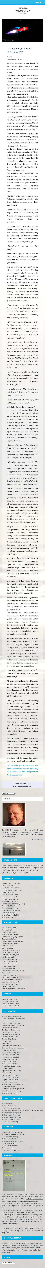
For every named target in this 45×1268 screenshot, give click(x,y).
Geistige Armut (7, 1043)
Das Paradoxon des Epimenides (13, 941)
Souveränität (6, 1073)
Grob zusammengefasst (10, 895)
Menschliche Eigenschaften (11, 1066)
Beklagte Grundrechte (9, 932)
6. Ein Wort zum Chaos (10, 1146)
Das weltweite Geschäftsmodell (13, 1025)
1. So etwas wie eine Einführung (13, 1134)
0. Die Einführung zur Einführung (13, 1132)
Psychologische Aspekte (10, 977)
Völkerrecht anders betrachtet (12, 1084)
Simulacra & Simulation (10, 901)
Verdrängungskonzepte (10, 1082)
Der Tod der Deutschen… (11, 953)
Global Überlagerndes (9, 962)
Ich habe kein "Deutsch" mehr (12, 964)
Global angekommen (9, 1050)
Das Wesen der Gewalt (10, 943)
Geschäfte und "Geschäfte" (11, 1046)
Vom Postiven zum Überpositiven (13, 989)
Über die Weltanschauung (11, 984)
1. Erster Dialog (7, 1104)
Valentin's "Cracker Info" (10, 1006)
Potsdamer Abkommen (10, 899)
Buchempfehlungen (8, 1021)
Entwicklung (12, 837)
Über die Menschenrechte (11, 910)
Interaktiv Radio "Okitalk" (10, 1004)
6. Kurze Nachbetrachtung (11, 1115)
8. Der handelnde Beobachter (12, 1150)
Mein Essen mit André (9, 1064)
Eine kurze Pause (8, 892)
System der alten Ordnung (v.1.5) (13, 904)
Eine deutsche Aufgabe (10, 1037)
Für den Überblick (8, 957)
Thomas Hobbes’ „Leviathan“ (12, 980)
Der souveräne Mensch (10, 1028)
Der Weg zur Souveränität (11, 1034)
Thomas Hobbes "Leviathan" (12, 906)
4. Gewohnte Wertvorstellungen (13, 1141)
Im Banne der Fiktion (9, 966)
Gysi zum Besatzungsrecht (11, 1052)
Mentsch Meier (7, 973)
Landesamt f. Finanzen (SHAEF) (13, 971)
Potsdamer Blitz (7, 1068)
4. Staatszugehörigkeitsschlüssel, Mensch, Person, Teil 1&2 (22, 1110)
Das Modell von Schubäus (11, 883)
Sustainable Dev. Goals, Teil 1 (12, 1075)
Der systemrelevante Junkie (11, 950)
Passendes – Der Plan (9, 975)
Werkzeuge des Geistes (10, 917)
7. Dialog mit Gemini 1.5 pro (11, 1117)
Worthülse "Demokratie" (10, 1093)
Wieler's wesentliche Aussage (12, 1091)
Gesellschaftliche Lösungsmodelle (13, 1048)
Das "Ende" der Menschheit (11, 1023)
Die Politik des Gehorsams (11, 888)
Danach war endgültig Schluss (12, 937)
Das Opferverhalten (9, 939)
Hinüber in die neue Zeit (10, 897)
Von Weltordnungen (9, 1086)
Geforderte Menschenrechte (12, 959)
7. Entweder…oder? (8, 1148)
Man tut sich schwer (9, 1061)
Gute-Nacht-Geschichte (10, 1001)
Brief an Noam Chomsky (10, 934)
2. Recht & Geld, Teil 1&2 (10, 1106)
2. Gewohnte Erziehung (10, 1137)
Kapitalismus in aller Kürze (11, 968)
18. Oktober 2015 (15, 52)
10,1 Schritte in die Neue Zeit (12, 1016)
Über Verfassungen (8, 913)
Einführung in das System (10, 955)
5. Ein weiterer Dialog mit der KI (13, 1113)
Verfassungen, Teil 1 (9, 986)
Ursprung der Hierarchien (10, 1080)
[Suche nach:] (22, 799)
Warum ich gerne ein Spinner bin (13, 1089)
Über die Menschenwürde (11, 1077)
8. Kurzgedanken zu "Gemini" (12, 1119)
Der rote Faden (7, 886)
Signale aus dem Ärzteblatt (11, 1071)
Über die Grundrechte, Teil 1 (12, 982)
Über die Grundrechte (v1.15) (12, 908)
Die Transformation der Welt (12, 890)
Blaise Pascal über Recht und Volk (13, 1019)
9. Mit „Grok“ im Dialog (10, 1122)
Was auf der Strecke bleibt (11, 915)
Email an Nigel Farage (9, 1039)
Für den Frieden (7, 1041)
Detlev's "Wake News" (9, 999)
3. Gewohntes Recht (9, 1139)
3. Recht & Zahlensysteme (11, 1108)
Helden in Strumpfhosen (10, 1055)
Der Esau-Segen (7, 946)
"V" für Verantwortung (9, 928)
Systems (40, 830)
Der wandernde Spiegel (10, 1032)
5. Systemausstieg (8, 1143)
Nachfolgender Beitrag (22, 786)
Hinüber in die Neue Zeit (10, 1057)
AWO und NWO (7, 930)
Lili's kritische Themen (9, 1059)
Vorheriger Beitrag (23, 784)
